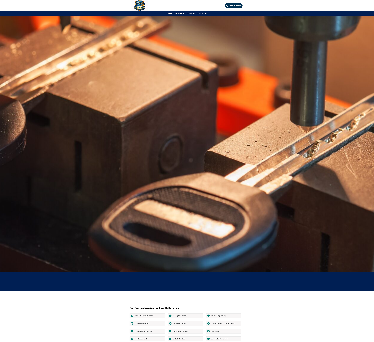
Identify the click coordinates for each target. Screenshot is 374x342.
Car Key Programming (180, 316)
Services (178, 13)
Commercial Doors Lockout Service (223, 323)
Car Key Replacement (142, 323)
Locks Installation (179, 339)
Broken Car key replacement (144, 316)
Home (170, 13)
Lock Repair (215, 331)
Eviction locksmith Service (143, 331)
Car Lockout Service (179, 323)
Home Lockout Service (180, 331)
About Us (191, 13)
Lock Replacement (141, 339)
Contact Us (202, 13)
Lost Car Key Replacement (219, 339)
